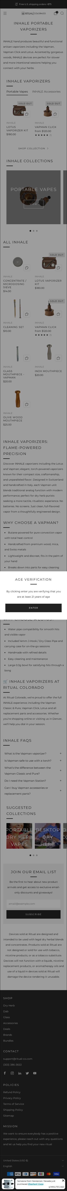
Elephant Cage (35, 1184)
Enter (33, 608)
